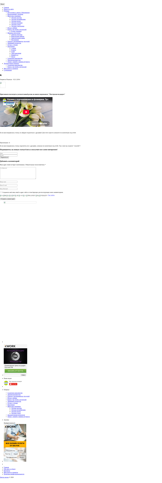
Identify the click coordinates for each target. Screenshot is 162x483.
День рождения (16, 53)
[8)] (4, 195)
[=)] (1, 195)
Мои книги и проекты (11, 68)
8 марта (13, 50)
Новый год (14, 55)
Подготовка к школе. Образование (19, 12)
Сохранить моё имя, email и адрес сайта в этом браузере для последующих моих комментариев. (32, 192)
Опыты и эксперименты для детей (19, 41)
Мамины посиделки (14, 33)
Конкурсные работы (17, 36)
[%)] (37, 195)
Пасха (13, 56)
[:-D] (16, 195)
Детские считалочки (17, 26)
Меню (2, 4)
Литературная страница (11, 63)
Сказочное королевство (15, 58)
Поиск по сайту (9, 9)
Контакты (7, 471)
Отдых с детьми (13, 45)
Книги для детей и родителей (17, 29)
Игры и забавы (12, 28)
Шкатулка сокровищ (14, 16)
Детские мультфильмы (18, 19)
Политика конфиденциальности (14, 474)
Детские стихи (16, 24)
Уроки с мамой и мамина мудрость (19, 62)
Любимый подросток (14, 43)
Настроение (15, 40)
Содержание (8, 70)
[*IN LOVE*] (30, 195)
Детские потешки (16, 23)
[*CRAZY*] (43, 195)
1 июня (13, 48)
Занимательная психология (16, 415)
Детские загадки (16, 17)
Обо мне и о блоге (9, 469)
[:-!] (24, 195)
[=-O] (21, 195)
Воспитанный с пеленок (15, 14)
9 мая (13, 51)
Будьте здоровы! (16, 31)
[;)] (10, 195)
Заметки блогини (16, 34)
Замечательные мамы (18, 38)
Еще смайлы (51, 195)
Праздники (11, 46)
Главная (6, 7)
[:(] (7, 195)
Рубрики (6, 11)
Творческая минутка (14, 60)
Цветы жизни (4, 477)
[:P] (13, 195)
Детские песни (16, 21)
